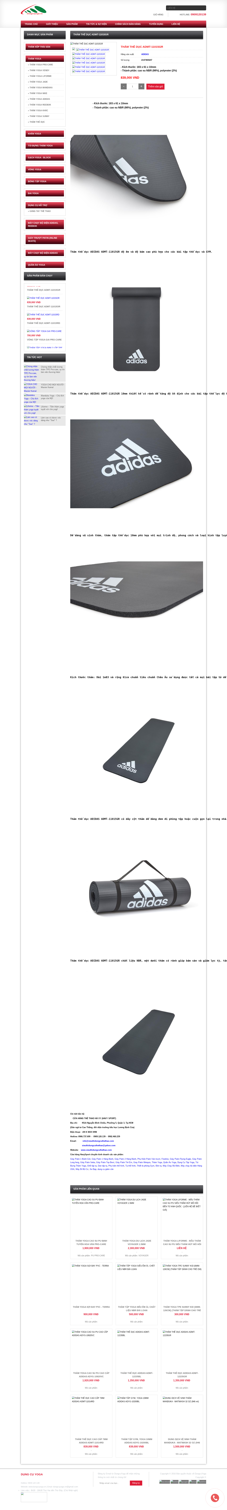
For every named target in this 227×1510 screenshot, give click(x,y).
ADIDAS (145, 54)
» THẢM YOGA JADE (38, 82)
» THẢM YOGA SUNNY (38, 116)
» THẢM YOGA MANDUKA (40, 87)
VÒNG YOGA (34, 169)
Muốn (87, 45)
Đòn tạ (159, 1166)
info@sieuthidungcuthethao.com (98, 1141)
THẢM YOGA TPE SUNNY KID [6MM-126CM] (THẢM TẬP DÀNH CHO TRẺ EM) (182, 1310)
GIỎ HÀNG (158, 14)
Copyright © (200, 1477)
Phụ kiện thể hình (116, 1166)
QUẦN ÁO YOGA (36, 265)
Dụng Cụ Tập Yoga (185, 1162)
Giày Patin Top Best (105, 1162)
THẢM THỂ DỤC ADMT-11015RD (43, 296)
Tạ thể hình (130, 1166)
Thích (77, 45)
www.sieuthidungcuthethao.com (96, 1150)
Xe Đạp (93, 1169)
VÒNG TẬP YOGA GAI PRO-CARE (44, 313)
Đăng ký (136, 1483)
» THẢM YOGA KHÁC (38, 110)
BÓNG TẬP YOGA (37, 181)
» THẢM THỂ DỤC (36, 122)
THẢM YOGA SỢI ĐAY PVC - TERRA (91, 1307)
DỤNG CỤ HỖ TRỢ (37, 205)
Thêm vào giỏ (155, 86)
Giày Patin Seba (87, 1162)
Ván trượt (155, 1159)
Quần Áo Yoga (169, 1162)
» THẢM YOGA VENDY (38, 70)
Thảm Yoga (157, 1162)
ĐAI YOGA (33, 193)
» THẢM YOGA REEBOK (39, 105)
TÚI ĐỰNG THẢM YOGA (40, 145)
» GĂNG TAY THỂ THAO (39, 211)
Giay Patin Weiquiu (142, 1162)
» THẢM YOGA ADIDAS (39, 99)
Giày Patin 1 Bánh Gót (80, 1159)
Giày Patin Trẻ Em (124, 1162)
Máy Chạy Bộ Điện (171, 1166)
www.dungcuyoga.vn (37, 1487)
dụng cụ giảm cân (106, 1169)
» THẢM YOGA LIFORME (40, 76)
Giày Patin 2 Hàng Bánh (125, 1159)
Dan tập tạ (102, 1166)
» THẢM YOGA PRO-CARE (40, 65)
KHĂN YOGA (34, 133)
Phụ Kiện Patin (144, 1159)
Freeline (165, 1159)
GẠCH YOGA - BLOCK (39, 157)
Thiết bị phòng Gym (145, 1166)
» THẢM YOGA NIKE (37, 93)
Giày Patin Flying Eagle (180, 1159)
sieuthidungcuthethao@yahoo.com (99, 1145)
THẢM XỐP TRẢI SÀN (39, 47)
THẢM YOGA (34, 58)
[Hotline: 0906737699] (208, 1491)
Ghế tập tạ (92, 1166)
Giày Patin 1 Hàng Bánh (102, 1159)
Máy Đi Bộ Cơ (82, 1169)
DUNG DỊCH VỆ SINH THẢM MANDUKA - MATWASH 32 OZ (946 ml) (182, 1442)
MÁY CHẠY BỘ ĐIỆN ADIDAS (43, 253)
